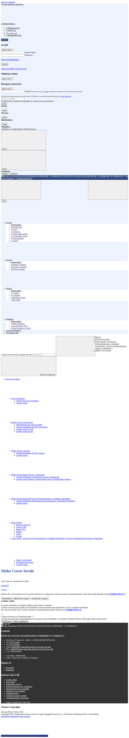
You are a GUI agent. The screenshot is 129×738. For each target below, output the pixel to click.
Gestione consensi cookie (16, 696)
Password (29, 55)
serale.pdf (5, 585)
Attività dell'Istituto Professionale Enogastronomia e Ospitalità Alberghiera (45, 501)
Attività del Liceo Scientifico (27, 401)
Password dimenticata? (10, 60)
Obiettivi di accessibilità (15, 691)
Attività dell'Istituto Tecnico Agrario (30, 453)
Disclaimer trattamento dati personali (15, 716)
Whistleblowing (12, 693)
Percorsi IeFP (16, 523)
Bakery (19, 532)
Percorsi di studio (102, 339)
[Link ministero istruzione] (12, 4)
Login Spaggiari (65, 96)
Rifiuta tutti (21, 599)
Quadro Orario (22, 565)
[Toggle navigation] (21, 190)
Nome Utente (30, 52)
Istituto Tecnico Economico (22, 422)
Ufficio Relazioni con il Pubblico (19, 687)
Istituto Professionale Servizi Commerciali (28, 475)
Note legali (10, 682)
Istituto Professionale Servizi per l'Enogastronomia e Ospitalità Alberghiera (41, 499)
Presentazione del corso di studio (29, 425)
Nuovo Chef (21, 527)
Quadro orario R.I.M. (24, 431)
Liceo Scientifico (18, 398)
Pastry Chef (20, 529)
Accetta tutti (39, 599)
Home (98, 337)
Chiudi (4, 111)
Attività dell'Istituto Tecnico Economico (32, 427)
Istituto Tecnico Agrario (20, 451)
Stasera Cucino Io (23, 525)
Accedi (4, 40)
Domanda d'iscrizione (24, 562)
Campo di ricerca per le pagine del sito (16, 355)
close (4, 201)
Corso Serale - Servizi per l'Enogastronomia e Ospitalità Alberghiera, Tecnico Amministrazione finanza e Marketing (111, 345)
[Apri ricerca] (108, 190)
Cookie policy (11, 680)
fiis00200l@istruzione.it (31, 647)
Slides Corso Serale (24, 560)
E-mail (27, 91)
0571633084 (15, 645)
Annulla (4, 174)
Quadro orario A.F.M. (25, 429)
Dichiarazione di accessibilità (17, 689)
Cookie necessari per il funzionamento (16, 617)
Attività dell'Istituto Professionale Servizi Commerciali (37, 477)
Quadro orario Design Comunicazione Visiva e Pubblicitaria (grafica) (43, 479)
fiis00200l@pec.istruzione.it (32, 649)
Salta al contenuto (8, 2)
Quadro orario (21, 403)
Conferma (13, 174)
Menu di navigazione (47, 375)
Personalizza (6, 599)
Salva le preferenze (20, 621)
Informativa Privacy (14, 684)
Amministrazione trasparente (17, 698)
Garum (19, 536)
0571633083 (15, 642)
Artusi (18, 534)
